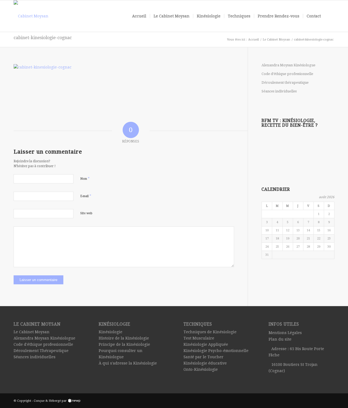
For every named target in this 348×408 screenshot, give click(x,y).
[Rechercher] (329, 16)
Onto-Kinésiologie (201, 369)
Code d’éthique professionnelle (287, 74)
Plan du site (280, 339)
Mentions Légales (285, 333)
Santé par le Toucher (203, 357)
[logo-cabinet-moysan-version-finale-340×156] (31, 16)
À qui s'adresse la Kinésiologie (128, 363)
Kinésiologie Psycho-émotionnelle (216, 350)
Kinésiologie (110, 332)
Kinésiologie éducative (205, 363)
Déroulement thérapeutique (285, 82)
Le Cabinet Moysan (31, 332)
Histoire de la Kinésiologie (124, 338)
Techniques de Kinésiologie (210, 332)
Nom (85, 178)
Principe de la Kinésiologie (124, 344)
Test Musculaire (199, 338)
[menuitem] (139, 16)
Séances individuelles (279, 91)
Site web (86, 213)
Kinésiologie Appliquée (206, 344)
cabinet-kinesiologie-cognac (43, 37)
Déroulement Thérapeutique (41, 350)
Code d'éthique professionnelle (43, 344)
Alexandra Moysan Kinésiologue (288, 65)
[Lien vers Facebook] (330, 400)
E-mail (85, 196)
